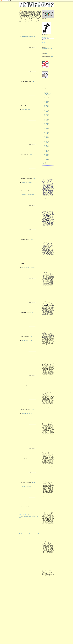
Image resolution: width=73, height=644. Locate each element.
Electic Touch (51, 285)
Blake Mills (43, 361)
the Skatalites (50, 336)
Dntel (52, 393)
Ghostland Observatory (46, 218)
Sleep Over (52, 256)
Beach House (51, 194)
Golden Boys (48, 244)
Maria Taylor (49, 459)
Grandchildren (48, 419)
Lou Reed (51, 454)
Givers (35, 515)
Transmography (50, 187)
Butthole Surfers (46, 370)
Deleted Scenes (51, 282)
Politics (50, 221)
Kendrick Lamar (51, 299)
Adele (49, 342)
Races (49, 254)
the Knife (49, 335)
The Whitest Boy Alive (46, 541)
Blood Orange (48, 362)
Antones (43, 212)
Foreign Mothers (46, 242)
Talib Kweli (47, 224)
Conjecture (46, 277)
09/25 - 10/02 (46, 110)
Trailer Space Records (47, 547)
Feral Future (50, 405)
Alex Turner (49, 343)
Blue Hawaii (49, 272)
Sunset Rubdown (49, 519)
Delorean (46, 216)
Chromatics (51, 275)
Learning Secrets (45, 198)
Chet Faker (46, 375)
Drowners (45, 396)
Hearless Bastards (45, 425)
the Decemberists (45, 334)
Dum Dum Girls (46, 397)
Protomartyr (52, 493)
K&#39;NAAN (47, 299)
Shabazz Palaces (50, 223)
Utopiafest (44, 552)
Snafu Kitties (43, 257)
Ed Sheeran (51, 398)
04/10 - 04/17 (46, 141)
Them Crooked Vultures (51, 542)
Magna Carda (46, 457)
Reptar (48, 255)
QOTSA (47, 494)
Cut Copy (48, 196)
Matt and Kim (47, 220)
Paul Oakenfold (46, 486)
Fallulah (49, 404)
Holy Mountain (45, 191)
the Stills (43, 574)
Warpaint (47, 226)
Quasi (45, 312)
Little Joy (52, 452)
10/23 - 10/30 (46, 105)
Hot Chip (49, 427)
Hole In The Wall (49, 426)
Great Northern (44, 420)
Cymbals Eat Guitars (47, 279)
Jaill (50, 433)
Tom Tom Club (51, 545)
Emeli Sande (49, 401)
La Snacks (48, 219)
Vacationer (47, 552)
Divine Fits (50, 392)
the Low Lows (44, 572)
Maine (43, 303)
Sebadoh (52, 316)
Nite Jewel (49, 308)
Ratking (52, 495)
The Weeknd (24, 267)
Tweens (45, 550)
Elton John (45, 401)
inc (44, 332)
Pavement (50, 486)
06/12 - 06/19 (46, 129)
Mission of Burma (46, 305)
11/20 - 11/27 (46, 100)
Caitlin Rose (44, 371)
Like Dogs (49, 450)
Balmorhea (44, 194)
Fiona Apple (50, 241)
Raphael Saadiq (45, 255)
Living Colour (49, 453)
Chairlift (44, 275)
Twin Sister (51, 550)
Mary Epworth (49, 461)
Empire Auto (44, 403)
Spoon (43, 193)
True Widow (44, 549)
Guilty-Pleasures (44, 423)
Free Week (52, 196)
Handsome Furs (44, 424)
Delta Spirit (45, 240)
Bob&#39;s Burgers (46, 363)
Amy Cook (43, 345)
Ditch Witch (47, 392)
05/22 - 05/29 (46, 133)
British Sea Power (46, 366)
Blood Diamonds (45, 272)
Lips (45, 452)
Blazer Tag (50, 361)
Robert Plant (51, 313)
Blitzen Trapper (52, 214)
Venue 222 (46, 553)
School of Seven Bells (48, 315)
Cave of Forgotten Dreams (48, 372)
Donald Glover (51, 395)
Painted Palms (47, 483)
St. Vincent (51, 257)
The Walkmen (51, 224)
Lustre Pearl (49, 455)
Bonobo (52, 272)
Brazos (44, 215)
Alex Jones (45, 343)
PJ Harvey (52, 482)
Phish (47, 489)
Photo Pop (50, 489)
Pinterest (52, 56)
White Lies (52, 329)
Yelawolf (52, 331)
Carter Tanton (51, 371)
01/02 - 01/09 (46, 159)
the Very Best (48, 229)
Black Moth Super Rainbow (50, 270)
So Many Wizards (50, 511)
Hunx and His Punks (45, 429)
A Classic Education (48, 341)
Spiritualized (44, 515)
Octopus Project (50, 198)
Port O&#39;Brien (47, 311)
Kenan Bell (48, 247)
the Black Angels (49, 188)
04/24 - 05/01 (46, 138)
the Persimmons (51, 573)
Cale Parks (47, 371)
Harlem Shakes (47, 245)
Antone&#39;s (45, 176)
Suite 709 (45, 519)
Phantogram (43, 254)
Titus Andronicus (47, 545)
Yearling (33, 36)
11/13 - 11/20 (46, 101)
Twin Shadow (44, 188)
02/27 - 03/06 (46, 149)
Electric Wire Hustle (45, 286)
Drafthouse (52, 283)
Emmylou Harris (51, 402)
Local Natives (45, 192)
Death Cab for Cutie (50, 281)
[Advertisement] (26, 526)
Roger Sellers (44, 314)
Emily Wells (44, 402)
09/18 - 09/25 (46, 111)
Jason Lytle (47, 436)
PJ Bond (49, 482)
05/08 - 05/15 (46, 136)
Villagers (44, 554)
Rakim (48, 495)
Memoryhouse (44, 304)
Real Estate (48, 222)
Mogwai (49, 250)
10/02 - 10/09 (46, 109)
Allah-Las (52, 343)
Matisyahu (49, 462)
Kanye (46, 219)
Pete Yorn (51, 253)
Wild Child (47, 209)
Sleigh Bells (51, 192)
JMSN (45, 433)
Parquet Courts (50, 310)
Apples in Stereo (45, 347)
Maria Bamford (45, 459)
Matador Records (48, 249)
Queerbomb (49, 494)
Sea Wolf (49, 316)
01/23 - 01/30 (46, 155)
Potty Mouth (51, 492)
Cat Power (51, 274)
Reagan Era (51, 312)
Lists (37, 515)
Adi (50, 342)
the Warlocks (50, 574)
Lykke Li (50, 248)
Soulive (52, 513)
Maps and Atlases (49, 458)
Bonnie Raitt (47, 364)
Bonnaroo (50, 363)
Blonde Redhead (51, 271)
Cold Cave (49, 276)
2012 (44, 88)
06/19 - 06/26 (46, 128)
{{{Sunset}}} (44, 185)
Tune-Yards (31, 516)
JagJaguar (51, 245)
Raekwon (46, 495)
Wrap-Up (48, 331)
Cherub (43, 375)
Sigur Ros (45, 256)
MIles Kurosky (44, 456)
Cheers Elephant (51, 374)
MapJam (46, 458)
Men (47, 464)
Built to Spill (52, 368)
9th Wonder (43, 341)
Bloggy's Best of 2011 (23, 10)
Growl (44, 245)
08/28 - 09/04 (46, 115)
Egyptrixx (49, 399)
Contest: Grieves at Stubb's (47, 93)
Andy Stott (46, 345)
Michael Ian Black (49, 304)
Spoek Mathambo (49, 515)
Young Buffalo (48, 227)
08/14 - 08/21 (46, 118)
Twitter (47, 53)
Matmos (52, 462)
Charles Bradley (46, 373)
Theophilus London (45, 543)
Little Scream (46, 453)
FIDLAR (46, 404)
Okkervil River (44, 221)
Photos (48, 221)
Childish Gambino (50, 375)
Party (48, 192)
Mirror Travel (45, 250)
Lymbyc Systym (45, 302)
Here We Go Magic (50, 190)
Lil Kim (51, 450)
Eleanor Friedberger (47, 285)
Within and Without (31, 109)
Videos (46, 328)
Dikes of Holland (45, 283)
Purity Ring (44, 199)
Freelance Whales (47, 243)
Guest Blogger (51, 422)
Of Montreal (50, 481)
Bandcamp (32, 190)
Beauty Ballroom (45, 195)
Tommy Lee (44, 546)
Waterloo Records (45, 178)
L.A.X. (51, 247)
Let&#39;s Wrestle (45, 450)
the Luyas (47, 572)
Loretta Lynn (47, 454)
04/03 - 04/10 (46, 142)
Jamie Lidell (51, 183)
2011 (44, 89)
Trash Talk (46, 548)
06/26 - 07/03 (46, 127)
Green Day (48, 420)
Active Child (24, 194)
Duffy (51, 396)
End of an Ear (50, 240)
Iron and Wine (49, 432)
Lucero (46, 455)
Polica (43, 311)
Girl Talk (51, 218)
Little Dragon (49, 452)
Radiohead (52, 254)
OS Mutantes (46, 481)
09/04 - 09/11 (46, 114)
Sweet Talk (52, 520)
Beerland (48, 183)
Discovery (48, 283)
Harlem (52, 178)
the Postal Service (46, 336)
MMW (47, 456)
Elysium (44, 287)
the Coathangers (52, 333)
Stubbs (52, 182)
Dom (49, 394)
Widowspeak (24, 182)
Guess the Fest (47, 422)
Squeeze (47, 516)
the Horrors (49, 571)
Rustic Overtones (48, 314)
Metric (51, 465)
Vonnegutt (48, 328)
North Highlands (25, 413)
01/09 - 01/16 (46, 158)
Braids (23, 85)
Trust (46, 549)
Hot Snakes (52, 427)
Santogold (44, 315)
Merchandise (49, 464)
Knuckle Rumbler (46, 181)
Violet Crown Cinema (47, 554)
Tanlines (43, 523)
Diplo (52, 391)
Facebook (48, 51)
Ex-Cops (44, 404)
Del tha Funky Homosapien (49, 239)
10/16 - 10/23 (46, 106)
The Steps (50, 539)
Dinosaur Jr (49, 391)
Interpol (46, 432)
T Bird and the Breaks (48, 521)
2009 (44, 162)
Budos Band (48, 368)
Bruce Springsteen (44, 368)
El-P (50, 400)
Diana (47, 240)
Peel (46, 488)
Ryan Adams (47, 208)
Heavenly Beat (49, 425)
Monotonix (52, 250)
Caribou (49, 274)
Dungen (50, 397)
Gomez (45, 419)
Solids (47, 512)
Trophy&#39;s (51, 548)
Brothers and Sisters (50, 367)
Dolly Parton (47, 394)
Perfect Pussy (47, 253)
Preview (43, 208)
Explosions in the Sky (45, 241)
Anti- (45, 346)
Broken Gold (46, 367)
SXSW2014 (51, 176)
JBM (43, 433)
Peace (52, 486)
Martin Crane (45, 461)
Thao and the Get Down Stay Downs (49, 525)
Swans (47, 520)
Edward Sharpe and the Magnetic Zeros (48, 284)
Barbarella (47, 194)
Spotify (30, 22)
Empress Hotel (47, 403)
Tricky (48, 548)
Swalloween (44, 520)
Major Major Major (47, 303)
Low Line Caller (48, 301)
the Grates (46, 571)
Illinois (45, 431)
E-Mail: (47, 47)
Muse (50, 306)
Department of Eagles (45, 390)
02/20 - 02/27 (46, 150)
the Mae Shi (50, 572)
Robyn (52, 222)
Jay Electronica (50, 436)
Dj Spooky (46, 393)
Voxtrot (51, 554)
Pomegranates (46, 491)
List (46, 452)
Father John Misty (46, 405)
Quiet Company (48, 182)
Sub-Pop (44, 184)
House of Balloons (31, 267)
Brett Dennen (46, 365)
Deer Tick (47, 282)
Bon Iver (45, 189)
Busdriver (47, 369)
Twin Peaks (47, 550)
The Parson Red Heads (26, 36)
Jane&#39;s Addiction (45, 435)
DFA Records (51, 279)
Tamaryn (52, 522)
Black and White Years (45, 271)
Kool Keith (44, 300)
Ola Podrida (50, 252)
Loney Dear (44, 454)
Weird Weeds (52, 328)
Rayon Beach (48, 312)
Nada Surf (48, 251)
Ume (49, 178)
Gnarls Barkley (45, 244)
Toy (50, 546)
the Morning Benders (50, 210)
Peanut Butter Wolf (49, 487)
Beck (53, 212)
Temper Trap (45, 524)
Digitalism (46, 391)
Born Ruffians (44, 273)
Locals (53, 453)
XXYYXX (44, 227)
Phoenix (47, 254)
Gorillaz (52, 244)
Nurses (48, 480)
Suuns (52, 519)
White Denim (51, 179)
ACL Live (49, 180)
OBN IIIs (44, 481)
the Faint (49, 334)
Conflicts (43, 277)
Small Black (45, 510)
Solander (45, 512)
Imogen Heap (51, 431)
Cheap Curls (46, 374)
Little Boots (47, 248)
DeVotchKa (46, 281)
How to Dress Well (45, 428)
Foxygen (50, 242)
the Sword (44, 229)
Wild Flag (48, 330)
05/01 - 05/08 (46, 137)
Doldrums (44, 394)
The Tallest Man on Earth (48, 540)
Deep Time (44, 282)
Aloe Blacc (44, 344)
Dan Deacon (44, 280)
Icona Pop (51, 430)
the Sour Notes (51, 228)
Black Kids (45, 270)
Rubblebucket (45, 223)
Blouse (51, 362)
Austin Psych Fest (51, 193)
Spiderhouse (50, 514)
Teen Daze (49, 523)
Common (52, 276)
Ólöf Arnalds (45, 338)
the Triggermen (47, 574)
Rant (50, 495)
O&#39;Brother (51, 480)
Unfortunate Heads (50, 551)
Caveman (23, 486)
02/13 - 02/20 (46, 151)
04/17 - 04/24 (46, 140)
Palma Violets (50, 483)
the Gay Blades (50, 570)
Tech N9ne (46, 523)
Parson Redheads (49, 485)
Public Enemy (51, 311)
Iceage (48, 430)
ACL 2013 (47, 179)
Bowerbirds (48, 273)
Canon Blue (45, 274)
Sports (52, 515)
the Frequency (46, 570)
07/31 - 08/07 (46, 120)
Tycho (45, 551)
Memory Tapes (44, 464)
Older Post (39, 533)
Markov (48, 186)
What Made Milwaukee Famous (46, 329)
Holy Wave (46, 427)
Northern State (48, 479)
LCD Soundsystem (50, 191)
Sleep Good (48, 256)
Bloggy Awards (44, 362)
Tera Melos (49, 524)
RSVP (47, 199)
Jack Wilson (48, 433)
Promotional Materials (47, 493)
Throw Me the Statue (44, 544)
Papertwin (47, 484)
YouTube (32, 81)
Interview (50, 177)
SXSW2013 (46, 175)
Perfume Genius (49, 488)
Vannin (50, 552)
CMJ (49, 370)
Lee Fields (52, 219)
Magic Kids (51, 302)
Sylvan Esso (44, 521)
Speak (47, 514)
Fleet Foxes (44, 186)
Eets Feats (43, 399)
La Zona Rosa (51, 174)
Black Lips (47, 214)
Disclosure (44, 392)
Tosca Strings (47, 546)
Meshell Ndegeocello (47, 465)
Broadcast (50, 366)
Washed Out (24, 109)
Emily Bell (52, 401)
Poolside (52, 491)
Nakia (50, 251)
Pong (49, 491)
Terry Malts (52, 524)
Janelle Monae (50, 435)
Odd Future (46, 252)
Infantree (43, 432)
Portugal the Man (48, 492)
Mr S (48, 306)
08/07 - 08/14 (46, 119)
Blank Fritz (47, 361)
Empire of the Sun (48, 287)
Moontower (50, 305)
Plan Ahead (46, 490)
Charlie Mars (49, 373)
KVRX (50, 246)
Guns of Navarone (49, 423)
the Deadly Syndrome (49, 569)
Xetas (50, 331)
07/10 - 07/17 (46, 124)
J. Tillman (52, 432)
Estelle (51, 287)
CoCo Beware (28, 486)
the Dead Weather (44, 569)
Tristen (27, 516)
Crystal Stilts (49, 278)
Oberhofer (52, 308)
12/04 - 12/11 (46, 97)
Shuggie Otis (48, 509)
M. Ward (49, 302)
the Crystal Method (48, 568)
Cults (30, 515)
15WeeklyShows (46, 340)
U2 (47, 551)
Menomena (51, 220)
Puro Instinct (43, 494)
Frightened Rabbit (50, 217)
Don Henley (47, 395)
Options (46, 482)
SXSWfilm (46, 187)
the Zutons (49, 575)
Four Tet (46, 217)
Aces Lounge (46, 342)
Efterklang (46, 399)
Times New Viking (50, 544)
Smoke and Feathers (45, 511)
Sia (51, 509)
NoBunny (45, 479)
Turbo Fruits (49, 549)
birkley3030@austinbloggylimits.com (47, 48)
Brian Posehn (49, 365)
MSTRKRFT (50, 456)
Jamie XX (52, 434)
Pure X (45, 222)
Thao (43, 525)
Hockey (45, 426)
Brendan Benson (48, 215)
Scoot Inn (46, 316)
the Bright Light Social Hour (45, 333)
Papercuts (44, 484)
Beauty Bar (48, 185)
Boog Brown (50, 364)
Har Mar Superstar (51, 424)
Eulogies (49, 216)
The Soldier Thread (46, 539)
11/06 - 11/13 (46, 102)
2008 (44, 163)
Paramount (46, 310)
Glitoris (46, 180)
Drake (43, 396)
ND (50, 186)
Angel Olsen (49, 345)
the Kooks (52, 571)
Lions (47, 451)
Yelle (43, 332)
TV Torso (44, 179)
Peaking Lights (44, 487)
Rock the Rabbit (51, 199)
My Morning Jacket (47, 307)
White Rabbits (44, 330)
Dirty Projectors (49, 189)
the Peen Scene (47, 573)
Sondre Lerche (49, 513)
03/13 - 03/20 (46, 146)
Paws (53, 310)
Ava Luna (50, 212)
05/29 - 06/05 (46, 132)
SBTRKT (23, 243)
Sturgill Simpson (49, 518)
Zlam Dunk (46, 193)
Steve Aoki (50, 517)
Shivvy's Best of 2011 (47, 94)
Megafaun (52, 463)
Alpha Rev (47, 344)
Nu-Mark (45, 480)
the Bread (52, 332)
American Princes (51, 344)
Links (45, 451)
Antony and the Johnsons (50, 346)
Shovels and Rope (44, 509)
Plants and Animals (51, 490)
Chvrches (46, 276)
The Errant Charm (29, 340)
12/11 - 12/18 (46, 92)
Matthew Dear (44, 463)
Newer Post (20, 533)
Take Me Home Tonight (47, 522)
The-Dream (46, 542)
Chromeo (43, 276)
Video (37, 516)
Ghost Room (51, 243)
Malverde (44, 249)
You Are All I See (31, 194)
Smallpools (49, 510)
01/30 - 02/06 (46, 154)
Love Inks (44, 220)
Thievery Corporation (50, 543)
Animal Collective (51, 211)
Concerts (49, 168)
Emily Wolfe (47, 402)
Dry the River (48, 396)
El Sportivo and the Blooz (47, 400)
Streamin (45, 518)
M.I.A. (52, 455)
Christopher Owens (49, 376)
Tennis (52, 208)
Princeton (43, 493)
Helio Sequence (45, 190)
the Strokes (46, 337)
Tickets (44, 225)
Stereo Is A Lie (46, 517)
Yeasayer (51, 209)
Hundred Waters (51, 428)
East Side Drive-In (47, 398)
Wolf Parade (51, 330)
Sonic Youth (47, 257)
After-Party (44, 183)
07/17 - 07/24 (46, 123)
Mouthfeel (46, 306)
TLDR (50, 208)
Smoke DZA (52, 510)
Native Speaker (28, 85)
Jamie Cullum (45, 434)
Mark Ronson (51, 303)
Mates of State (46, 462)
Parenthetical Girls (51, 484)
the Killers (46, 335)
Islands (43, 219)
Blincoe (52, 361)
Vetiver (23, 340)
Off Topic (50, 309)
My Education (44, 251)
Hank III (48, 424)
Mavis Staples (48, 463)
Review (47, 174)
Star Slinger (50, 516)
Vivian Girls (43, 209)
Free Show (51, 169)
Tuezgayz (46, 225)
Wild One (30, 413)
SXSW (47, 169)
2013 (44, 87)
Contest (45, 177)
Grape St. (52, 419)
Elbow (43, 285)
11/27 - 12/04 (46, 98)
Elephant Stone (50, 286)
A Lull (51, 341)
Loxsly (52, 301)
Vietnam (51, 553)
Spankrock (45, 514)
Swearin (49, 520)
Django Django (49, 393)
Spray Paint (43, 516)
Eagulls (44, 398)
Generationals (44, 197)
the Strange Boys (50, 184)
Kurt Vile (47, 300)
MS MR (52, 248)
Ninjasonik (45, 308)
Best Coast (44, 213)
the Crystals (52, 568)
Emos (48, 177)
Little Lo (43, 453)
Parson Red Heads (44, 485)
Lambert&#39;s (51, 197)
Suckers (44, 224)
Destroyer (50, 390)
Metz (52, 465)
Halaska (53, 423)
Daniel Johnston (49, 280)
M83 (39, 515)
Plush (43, 491)
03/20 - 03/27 (46, 145)
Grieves (46, 421)
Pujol (43, 312)
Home (30, 533)
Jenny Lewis (47, 246)
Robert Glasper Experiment (46, 313)
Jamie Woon (49, 434)
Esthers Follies (51, 403)
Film (52, 189)
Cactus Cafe (52, 370)
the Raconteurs (46, 228)
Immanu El (48, 431)
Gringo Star (49, 421)
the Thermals (50, 337)
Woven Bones (44, 331)
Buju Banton (44, 369)
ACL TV (50, 175)
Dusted (52, 397)
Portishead (44, 492)
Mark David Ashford (49, 460)
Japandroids (44, 246)
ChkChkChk (47, 275)
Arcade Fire (46, 212)
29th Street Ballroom (51, 340)
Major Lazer (50, 457)
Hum (48, 428)
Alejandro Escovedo (45, 211)
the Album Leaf (48, 332)
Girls (32, 515)
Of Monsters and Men (45, 309)
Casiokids (44, 372)
